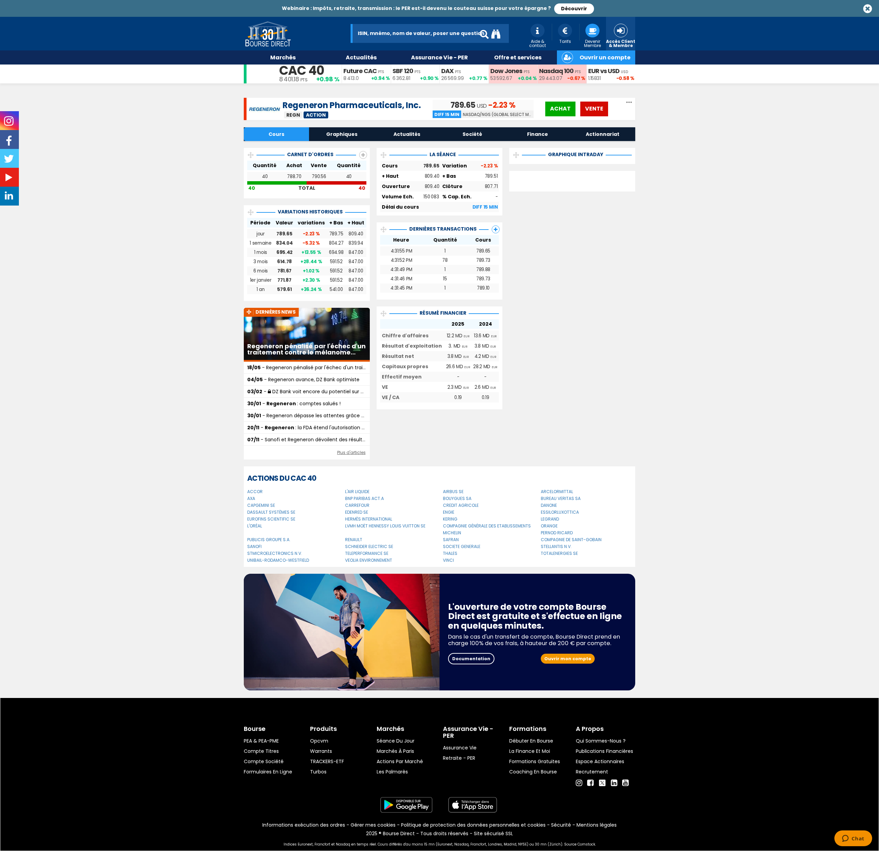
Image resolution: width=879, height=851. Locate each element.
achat (560, 109)
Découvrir (574, 8)
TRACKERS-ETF (327, 761)
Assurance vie (460, 747)
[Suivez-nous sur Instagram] (9, 123)
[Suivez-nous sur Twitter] (9, 161)
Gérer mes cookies (373, 824)
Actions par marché (400, 761)
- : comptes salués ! (294, 403)
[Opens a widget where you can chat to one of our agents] (853, 839)
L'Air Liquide (357, 491)
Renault (353, 540)
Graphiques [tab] (341, 134)
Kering (450, 519)
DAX (447, 71)
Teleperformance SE (366, 553)
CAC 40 (301, 70)
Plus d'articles (351, 452)
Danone (549, 505)
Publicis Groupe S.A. (268, 540)
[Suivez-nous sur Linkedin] (9, 197)
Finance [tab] (537, 134)
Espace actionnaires (600, 761)
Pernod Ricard (557, 533)
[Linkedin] (614, 783)
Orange (549, 526)
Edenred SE (356, 512)
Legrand (550, 519)
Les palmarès (392, 771)
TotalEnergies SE (559, 553)
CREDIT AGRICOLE (461, 505)
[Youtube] (625, 783)
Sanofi (254, 546)
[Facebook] (590, 783)
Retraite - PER (459, 758)
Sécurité (561, 824)
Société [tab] (472, 134)
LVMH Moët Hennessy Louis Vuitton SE (385, 526)
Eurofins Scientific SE (271, 519)
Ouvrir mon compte (567, 659)
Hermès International (368, 519)
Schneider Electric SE (369, 546)
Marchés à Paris (395, 751)
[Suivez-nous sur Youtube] (9, 178)
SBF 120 (402, 71)
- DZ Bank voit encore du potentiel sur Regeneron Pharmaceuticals (338, 391)
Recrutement (592, 771)
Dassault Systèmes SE (271, 512)
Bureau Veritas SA (561, 498)
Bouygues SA (457, 498)
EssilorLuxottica (560, 512)
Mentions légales (597, 824)
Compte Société (264, 761)
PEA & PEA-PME (261, 740)
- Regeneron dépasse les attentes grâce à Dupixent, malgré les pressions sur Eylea (353, 415)
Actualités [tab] (406, 134)
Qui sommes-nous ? (601, 740)
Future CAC (360, 71)
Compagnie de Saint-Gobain (571, 540)
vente (594, 109)
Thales (450, 553)
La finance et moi (529, 751)
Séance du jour (395, 740)
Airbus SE (453, 491)
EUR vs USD (603, 71)
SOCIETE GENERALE (461, 546)
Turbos (318, 771)
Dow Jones (506, 71)
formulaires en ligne (268, 771)
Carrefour (357, 505)
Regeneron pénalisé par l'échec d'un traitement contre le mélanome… (306, 349)
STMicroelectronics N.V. (274, 553)
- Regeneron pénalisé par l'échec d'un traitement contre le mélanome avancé (349, 367)
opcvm (319, 740)
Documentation (471, 659)
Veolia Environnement (368, 560)
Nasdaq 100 (556, 71)
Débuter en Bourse (531, 740)
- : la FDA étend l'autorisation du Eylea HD (318, 427)
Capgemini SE (261, 505)
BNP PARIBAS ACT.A (364, 498)
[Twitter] (602, 782)
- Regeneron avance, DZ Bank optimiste (303, 379)
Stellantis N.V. (556, 546)
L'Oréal (254, 526)
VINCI (448, 560)
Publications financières (604, 751)
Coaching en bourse (533, 771)
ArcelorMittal (557, 491)
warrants (321, 751)
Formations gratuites (534, 761)
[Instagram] (579, 783)
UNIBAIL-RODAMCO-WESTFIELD (278, 560)
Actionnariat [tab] (602, 134)
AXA (251, 498)
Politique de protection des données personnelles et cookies (473, 824)
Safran (451, 540)
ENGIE (448, 512)
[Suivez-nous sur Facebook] (9, 143)
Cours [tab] (276, 134)
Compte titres (261, 751)
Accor (255, 491)
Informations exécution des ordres (303, 824)
